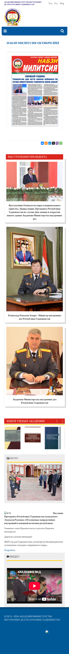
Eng (62, 3)
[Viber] (57, 143)
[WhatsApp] (60, 143)
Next (62, 421)
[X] (53, 143)
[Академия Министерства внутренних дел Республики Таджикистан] (12, 17)
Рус (56, 3)
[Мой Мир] (49, 143)
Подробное (9, 550)
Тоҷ (50, 3)
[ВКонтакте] (42, 143)
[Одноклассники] (46, 143)
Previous (57, 421)
